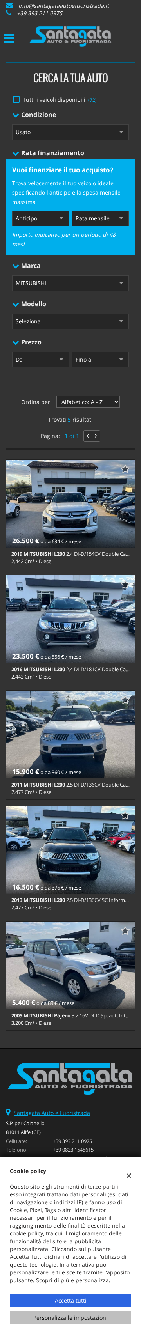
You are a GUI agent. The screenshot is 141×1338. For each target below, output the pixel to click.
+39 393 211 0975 (39, 13)
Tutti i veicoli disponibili (60, 99)
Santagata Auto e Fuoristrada (52, 1112)
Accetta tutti (71, 1300)
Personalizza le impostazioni (70, 1317)
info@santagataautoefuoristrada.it (63, 5)
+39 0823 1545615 (73, 1149)
